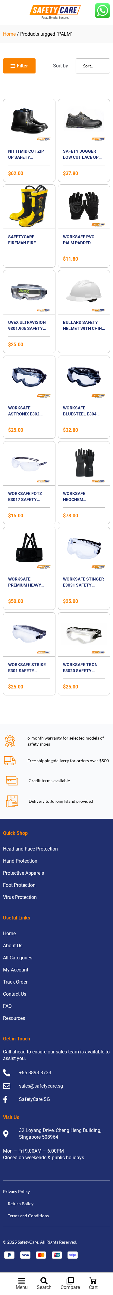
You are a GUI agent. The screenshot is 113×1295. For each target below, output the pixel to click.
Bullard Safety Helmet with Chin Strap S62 (82, 328)
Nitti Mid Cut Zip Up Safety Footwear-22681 (26, 157)
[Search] (44, 1280)
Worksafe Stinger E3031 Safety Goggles (83, 585)
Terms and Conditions (28, 1215)
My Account (15, 970)
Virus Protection (20, 897)
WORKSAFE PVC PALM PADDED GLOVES (78, 242)
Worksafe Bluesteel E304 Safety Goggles (81, 413)
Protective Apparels (23, 873)
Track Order (15, 982)
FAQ (7, 1006)
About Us (12, 945)
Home (9, 34)
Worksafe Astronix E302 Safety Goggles (26, 413)
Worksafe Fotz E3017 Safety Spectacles (25, 499)
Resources (14, 1018)
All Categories (17, 958)
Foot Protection (19, 885)
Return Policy (20, 1203)
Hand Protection (20, 861)
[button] (28, 65)
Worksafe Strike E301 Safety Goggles (27, 670)
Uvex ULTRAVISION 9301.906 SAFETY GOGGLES (27, 328)
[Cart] (93, 1280)
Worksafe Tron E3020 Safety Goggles (80, 670)
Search (44, 1287)
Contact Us (14, 994)
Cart (93, 1287)
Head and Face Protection (30, 849)
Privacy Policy (16, 1191)
